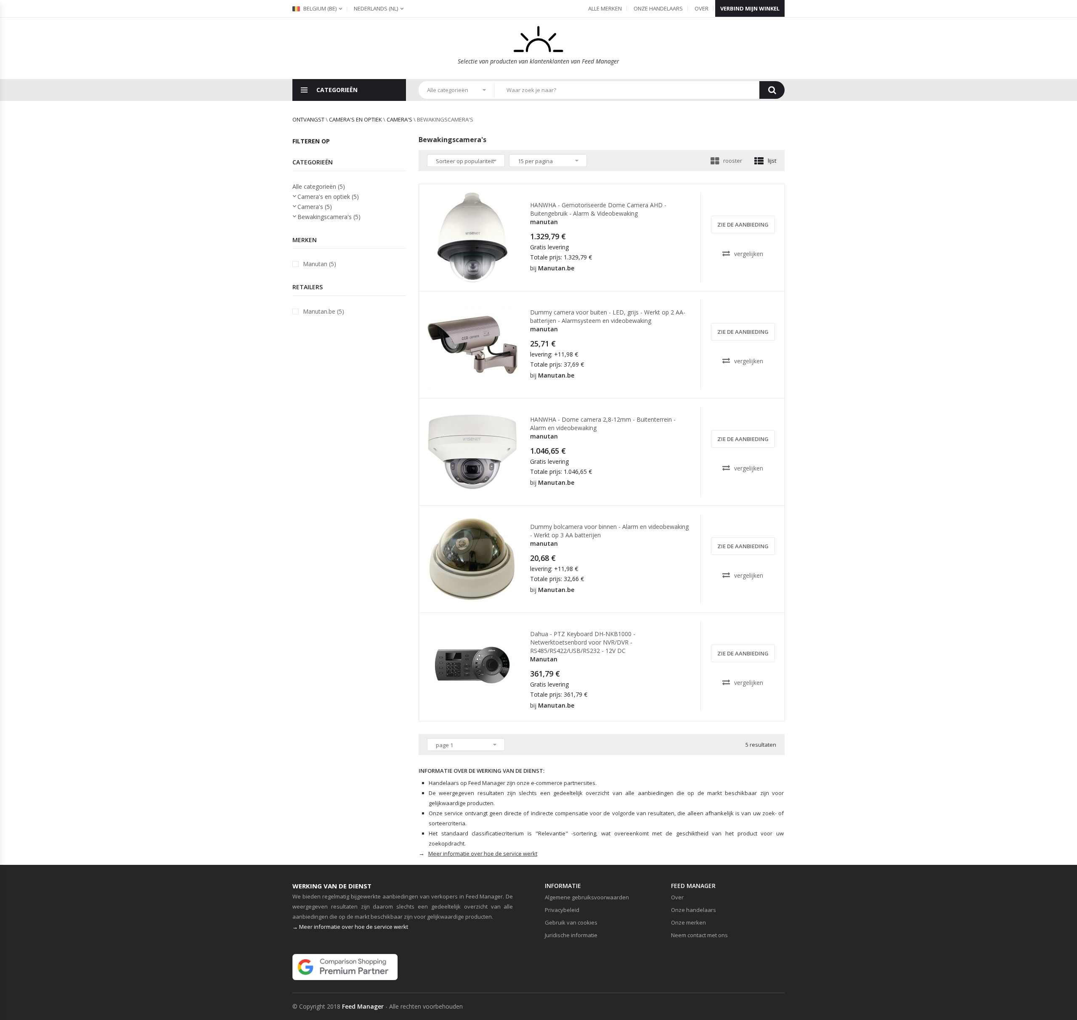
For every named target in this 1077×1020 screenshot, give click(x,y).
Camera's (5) (314, 207)
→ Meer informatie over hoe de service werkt (350, 926)
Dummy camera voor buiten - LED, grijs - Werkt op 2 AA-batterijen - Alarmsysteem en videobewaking (607, 316)
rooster (732, 160)
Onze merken (688, 922)
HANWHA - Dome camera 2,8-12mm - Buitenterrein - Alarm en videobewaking (603, 423)
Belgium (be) (319, 8)
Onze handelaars (658, 8)
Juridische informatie (571, 935)
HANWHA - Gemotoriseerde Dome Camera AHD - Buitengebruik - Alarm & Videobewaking (598, 209)
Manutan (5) (319, 264)
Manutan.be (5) (323, 311)
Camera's (399, 119)
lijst (772, 160)
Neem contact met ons (699, 935)
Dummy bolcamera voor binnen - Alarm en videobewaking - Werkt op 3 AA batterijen (609, 531)
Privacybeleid (562, 910)
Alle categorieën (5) (318, 186)
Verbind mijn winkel (750, 8)
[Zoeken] (772, 90)
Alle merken (605, 8)
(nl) (376, 8)
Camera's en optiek (355, 119)
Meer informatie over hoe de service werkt (482, 853)
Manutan (543, 659)
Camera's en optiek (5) (328, 197)
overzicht (475, 275)
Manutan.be (556, 268)
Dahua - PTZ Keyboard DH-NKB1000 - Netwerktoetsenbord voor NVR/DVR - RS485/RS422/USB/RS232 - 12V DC (582, 642)
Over (701, 8)
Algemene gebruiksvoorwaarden (587, 897)
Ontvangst (308, 119)
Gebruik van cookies (571, 922)
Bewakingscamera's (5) (329, 217)
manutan (544, 222)
